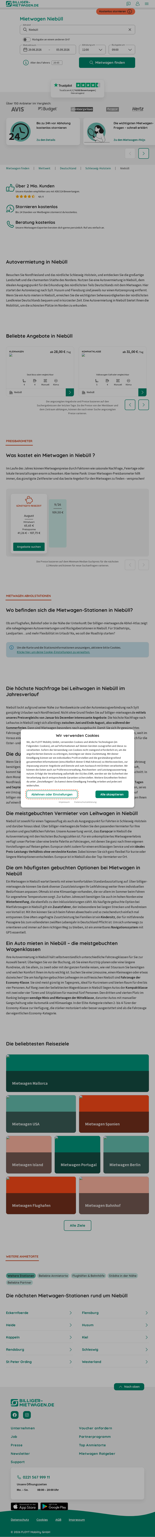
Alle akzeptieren (112, 794)
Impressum (64, 802)
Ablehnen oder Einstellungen (52, 794)
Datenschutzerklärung (85, 802)
